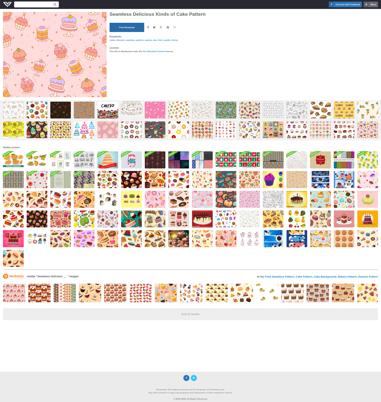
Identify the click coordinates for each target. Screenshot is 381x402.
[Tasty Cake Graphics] (202, 218)
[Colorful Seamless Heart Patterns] (344, 159)
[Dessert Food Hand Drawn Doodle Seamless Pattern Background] (273, 199)
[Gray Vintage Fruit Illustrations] (84, 159)
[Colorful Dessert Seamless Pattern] (60, 238)
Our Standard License (154, 51)
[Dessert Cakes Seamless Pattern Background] (60, 218)
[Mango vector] (37, 159)
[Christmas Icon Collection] (249, 159)
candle (166, 40)
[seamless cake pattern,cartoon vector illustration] (320, 136)
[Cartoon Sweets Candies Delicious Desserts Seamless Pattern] (226, 218)
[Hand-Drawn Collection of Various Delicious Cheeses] (131, 108)
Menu (373, 4)
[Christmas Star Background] (320, 159)
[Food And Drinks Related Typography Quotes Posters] (60, 159)
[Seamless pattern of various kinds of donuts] (178, 132)
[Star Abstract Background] (202, 159)
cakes (112, 40)
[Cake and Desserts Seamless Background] (131, 218)
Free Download (127, 27)
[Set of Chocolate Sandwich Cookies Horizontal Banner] (320, 179)
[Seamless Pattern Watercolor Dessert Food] (107, 218)
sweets (148, 40)
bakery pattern (347, 276)
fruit (160, 40)
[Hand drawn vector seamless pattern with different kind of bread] (202, 113)
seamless (130, 40)
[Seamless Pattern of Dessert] (131, 179)
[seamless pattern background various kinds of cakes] (178, 111)
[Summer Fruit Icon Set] (296, 218)
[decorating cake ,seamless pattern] (367, 113)
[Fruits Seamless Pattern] (84, 218)
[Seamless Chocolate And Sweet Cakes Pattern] (249, 179)
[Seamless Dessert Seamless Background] (13, 258)
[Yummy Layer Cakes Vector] (107, 199)
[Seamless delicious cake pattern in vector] (226, 113)
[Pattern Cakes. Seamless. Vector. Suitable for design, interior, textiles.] (107, 132)
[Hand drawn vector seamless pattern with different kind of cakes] (13, 113)
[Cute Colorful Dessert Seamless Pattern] (84, 238)
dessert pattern (368, 276)
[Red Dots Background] (37, 179)
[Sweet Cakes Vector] (131, 199)
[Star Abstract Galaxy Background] (178, 159)
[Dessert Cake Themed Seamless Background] (107, 179)
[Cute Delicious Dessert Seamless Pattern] (107, 238)
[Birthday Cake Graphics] (296, 199)
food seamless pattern (279, 276)
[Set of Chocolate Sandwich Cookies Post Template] (344, 179)
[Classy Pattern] (273, 159)
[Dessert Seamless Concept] (320, 218)
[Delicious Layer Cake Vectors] (344, 218)
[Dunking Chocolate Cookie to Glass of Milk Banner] (296, 238)
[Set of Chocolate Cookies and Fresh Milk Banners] (273, 238)
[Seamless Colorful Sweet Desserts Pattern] (249, 199)
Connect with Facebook (348, 4)
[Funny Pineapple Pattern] (367, 159)
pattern (139, 40)
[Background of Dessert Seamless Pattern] (178, 179)
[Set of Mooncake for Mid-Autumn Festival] (344, 238)
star (155, 40)
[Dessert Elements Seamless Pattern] (367, 238)
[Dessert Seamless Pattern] (226, 179)
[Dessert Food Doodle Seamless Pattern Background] (226, 199)
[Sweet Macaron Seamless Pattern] (344, 199)
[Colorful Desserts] (273, 179)
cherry (174, 40)
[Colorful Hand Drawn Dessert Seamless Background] (226, 238)
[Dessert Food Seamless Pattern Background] (37, 218)
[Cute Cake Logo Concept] (249, 238)
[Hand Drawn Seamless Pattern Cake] (273, 113)
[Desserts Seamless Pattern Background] (202, 179)
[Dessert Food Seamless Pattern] (296, 179)
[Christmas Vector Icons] (226, 159)
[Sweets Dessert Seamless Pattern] (320, 238)
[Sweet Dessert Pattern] (202, 238)
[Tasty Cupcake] (367, 199)
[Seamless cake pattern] (60, 113)
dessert (120, 40)
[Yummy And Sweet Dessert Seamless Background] (13, 218)
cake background (325, 276)
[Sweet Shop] (131, 159)
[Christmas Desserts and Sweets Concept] (178, 238)
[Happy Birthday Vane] (107, 159)
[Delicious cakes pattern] (249, 132)
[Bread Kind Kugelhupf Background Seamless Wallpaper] (13, 129)
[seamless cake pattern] (344, 113)
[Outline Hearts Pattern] (296, 159)
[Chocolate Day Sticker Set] (178, 218)
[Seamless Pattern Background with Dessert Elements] (13, 199)
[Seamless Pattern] (155, 159)
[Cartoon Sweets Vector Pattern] (249, 218)
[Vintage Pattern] (60, 179)
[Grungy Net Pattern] (13, 179)
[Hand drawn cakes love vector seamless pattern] (107, 113)
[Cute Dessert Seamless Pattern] (273, 218)
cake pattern (304, 276)
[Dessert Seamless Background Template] (320, 199)
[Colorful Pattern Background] (84, 179)
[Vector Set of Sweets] (37, 238)
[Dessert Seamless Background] (155, 179)
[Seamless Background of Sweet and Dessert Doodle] (202, 199)
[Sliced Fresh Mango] (13, 159)
